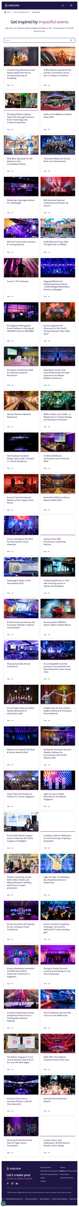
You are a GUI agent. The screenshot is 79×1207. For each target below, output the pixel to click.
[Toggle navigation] (71, 5)
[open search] (62, 5)
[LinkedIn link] (17, 1183)
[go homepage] (12, 5)
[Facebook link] (8, 1183)
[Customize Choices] (3, 1203)
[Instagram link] (12, 1183)
